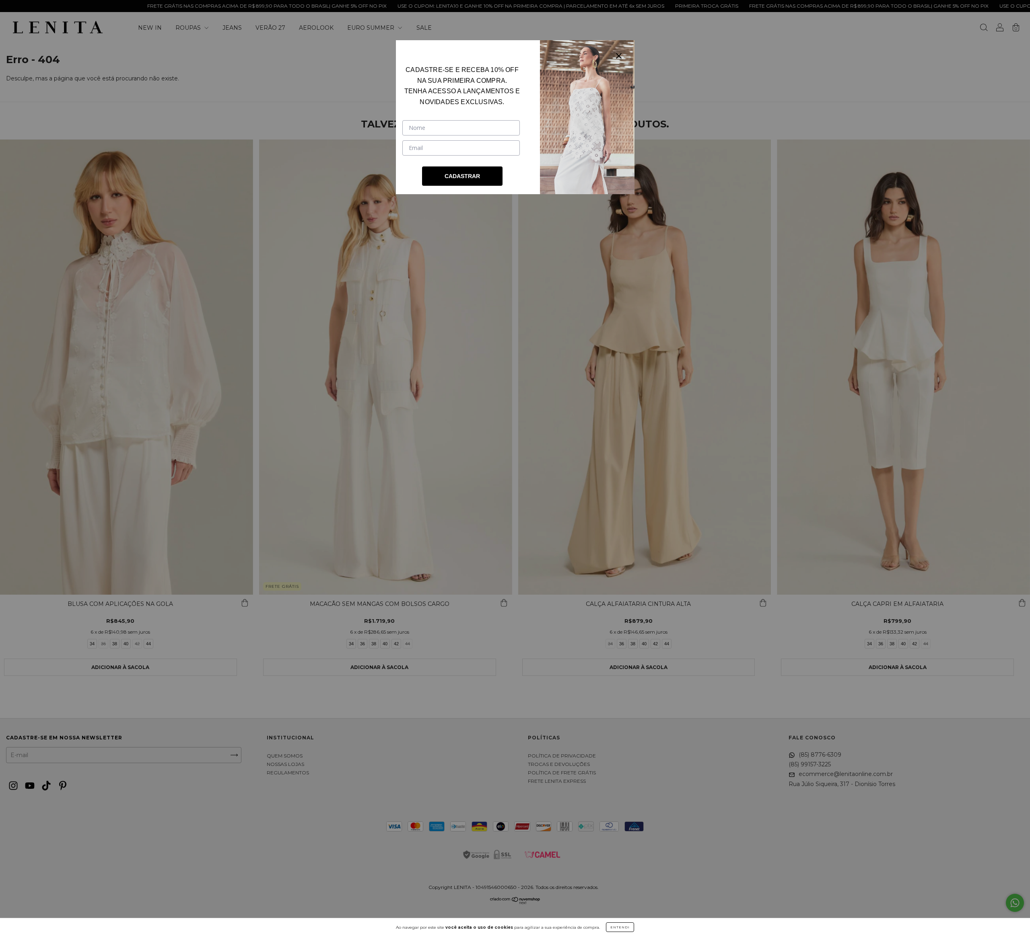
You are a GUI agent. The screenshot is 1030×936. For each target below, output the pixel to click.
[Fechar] (619, 56)
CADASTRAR (462, 176)
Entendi (620, 927)
